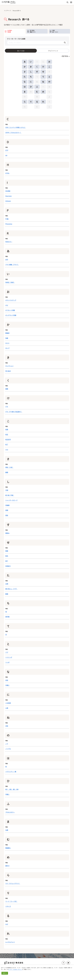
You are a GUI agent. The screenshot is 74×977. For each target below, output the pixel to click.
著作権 (7, 616)
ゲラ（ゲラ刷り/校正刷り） (13, 411)
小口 (6, 449)
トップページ (7, 10)
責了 (6, 561)
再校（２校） (9, 467)
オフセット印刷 (10, 310)
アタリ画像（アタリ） (12, 264)
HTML (7, 173)
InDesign (8, 201)
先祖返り (8, 566)
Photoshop (8, 224)
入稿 (6, 708)
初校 (6, 515)
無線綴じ (8, 848)
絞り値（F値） (9, 495)
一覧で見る (64, 56)
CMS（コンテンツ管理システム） (15, 127)
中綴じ (7, 685)
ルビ (6, 924)
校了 (6, 444)
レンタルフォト (10, 942)
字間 (6, 490)
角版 (6, 338)
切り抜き (8, 371)
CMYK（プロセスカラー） (13, 132)
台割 (6, 584)
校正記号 (8, 439)
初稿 (6, 510)
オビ (6, 305)
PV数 (6, 219)
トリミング (8, 657)
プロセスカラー (10, 812)
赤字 (6, 259)
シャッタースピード (11, 500)
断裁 (6, 594)
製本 (6, 556)
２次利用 (8, 703)
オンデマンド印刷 (10, 315)
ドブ (6, 652)
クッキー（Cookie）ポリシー (15, 969)
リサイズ (8, 906)
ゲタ (6, 406)
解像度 (7, 333)
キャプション (9, 366)
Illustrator (8, 196)
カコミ (7, 343)
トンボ (7, 662)
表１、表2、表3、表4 (11, 789)
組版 (6, 389)
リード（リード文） (11, 901)
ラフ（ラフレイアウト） (12, 883)
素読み (7, 533)
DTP (6, 150)
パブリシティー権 (10, 771)
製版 (6, 551)
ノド (6, 743)
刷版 (6, 472)
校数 (6, 429)
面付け (7, 865)
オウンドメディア (10, 300)
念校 (6, 726)
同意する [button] (5, 973)
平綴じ (7, 794)
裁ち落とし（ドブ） (11, 589)
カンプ (7, 348)
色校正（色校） (10, 282)
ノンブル (8, 748)
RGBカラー (8, 241)
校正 (6, 434)
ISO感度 (7, 191)
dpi (6, 155)
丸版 (6, 830)
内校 (6, 680)
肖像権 (7, 505)
